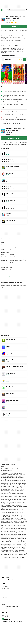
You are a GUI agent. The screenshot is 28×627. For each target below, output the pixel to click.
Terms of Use (4, 602)
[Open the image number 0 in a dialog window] (6, 74)
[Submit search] (9, 10)
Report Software (15, 277)
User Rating (8, 22)
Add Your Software (5, 588)
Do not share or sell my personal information (11, 606)
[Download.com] (4, 10)
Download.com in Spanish (7, 593)
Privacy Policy (4, 599)
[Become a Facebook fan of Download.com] (3, 616)
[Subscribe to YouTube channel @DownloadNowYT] (8, 616)
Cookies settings (5, 608)
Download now (15, 26)
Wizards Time (5, 466)
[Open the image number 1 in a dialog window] (18, 74)
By (9, 20)
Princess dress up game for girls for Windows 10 (15, 18)
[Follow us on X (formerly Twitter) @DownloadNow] (5, 616)
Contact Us (4, 590)
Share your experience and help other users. (16, 32)
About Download (5, 586)
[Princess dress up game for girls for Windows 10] (3, 19)
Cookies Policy (4, 604)
